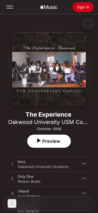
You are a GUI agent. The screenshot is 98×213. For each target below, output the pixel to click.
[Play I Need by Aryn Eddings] (12, 193)
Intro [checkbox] (22, 161)
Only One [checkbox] (25, 176)
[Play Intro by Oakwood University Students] (12, 164)
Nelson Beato (29, 181)
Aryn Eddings (29, 196)
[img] (48, 7)
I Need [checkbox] (23, 191)
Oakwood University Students (43, 166)
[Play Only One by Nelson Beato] (12, 178)
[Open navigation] (10, 7)
